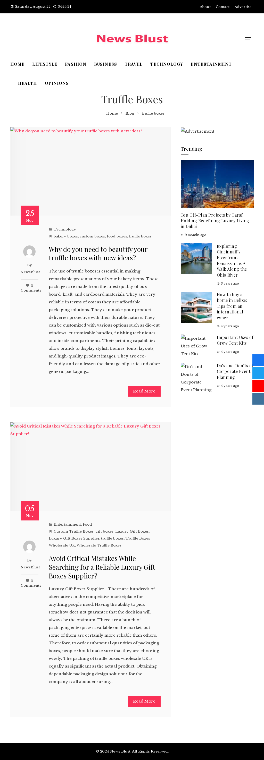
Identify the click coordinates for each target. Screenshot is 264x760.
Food (87, 524)
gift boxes (104, 531)
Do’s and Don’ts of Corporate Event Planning (235, 371)
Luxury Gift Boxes (132, 531)
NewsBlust (30, 272)
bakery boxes (66, 236)
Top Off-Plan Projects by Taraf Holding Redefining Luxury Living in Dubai (215, 220)
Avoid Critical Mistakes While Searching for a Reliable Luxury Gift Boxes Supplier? (102, 567)
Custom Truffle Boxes (74, 531)
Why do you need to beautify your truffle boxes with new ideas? (98, 253)
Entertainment (67, 524)
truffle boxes (140, 236)
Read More (144, 391)
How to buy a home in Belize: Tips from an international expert (232, 306)
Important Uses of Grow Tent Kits (235, 340)
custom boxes (92, 236)
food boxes (117, 236)
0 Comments (31, 288)
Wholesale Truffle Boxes (99, 545)
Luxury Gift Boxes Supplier (74, 538)
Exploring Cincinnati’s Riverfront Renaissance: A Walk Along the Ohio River (232, 260)
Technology (65, 229)
